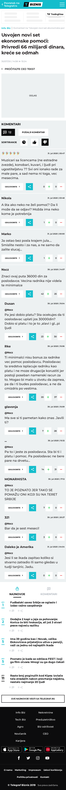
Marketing (20, 770)
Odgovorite (12, 186)
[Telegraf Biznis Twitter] (28, 758)
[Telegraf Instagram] (37, 758)
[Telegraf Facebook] (18, 758)
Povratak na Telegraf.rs (12, 4)
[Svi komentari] (23, 142)
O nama (8, 770)
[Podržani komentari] (34, 142)
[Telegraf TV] (47, 758)
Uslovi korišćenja (52, 770)
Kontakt (44, 777)
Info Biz (6, 28)
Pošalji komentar (33, 132)
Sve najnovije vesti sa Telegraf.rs (33, 698)
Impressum (35, 770)
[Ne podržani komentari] (45, 142)
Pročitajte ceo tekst (18, 69)
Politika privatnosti (27, 777)
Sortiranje (9, 142)
